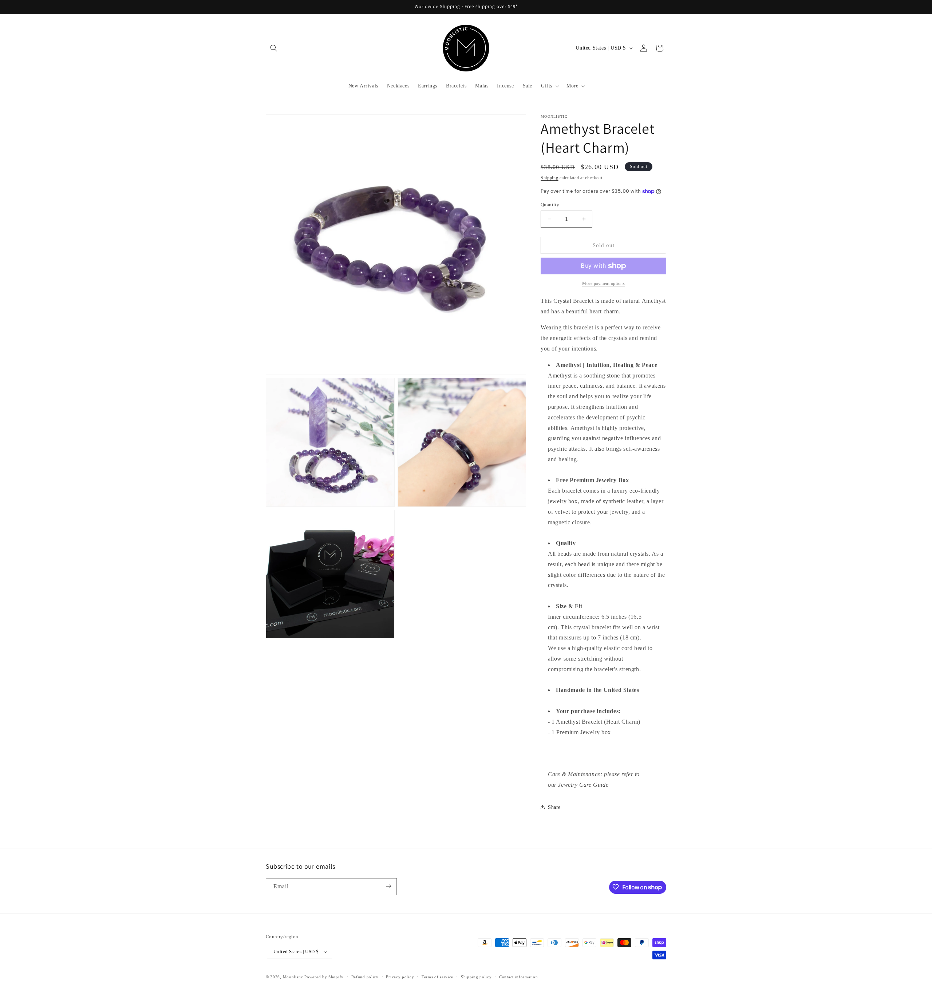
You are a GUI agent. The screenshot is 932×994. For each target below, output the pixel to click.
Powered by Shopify (324, 977)
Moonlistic (293, 977)
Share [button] (554, 807)
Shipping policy (476, 977)
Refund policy (365, 977)
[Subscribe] (388, 886)
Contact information (518, 977)
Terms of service (437, 977)
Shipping (549, 177)
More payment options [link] (603, 283)
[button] (274, 48)
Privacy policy (400, 977)
